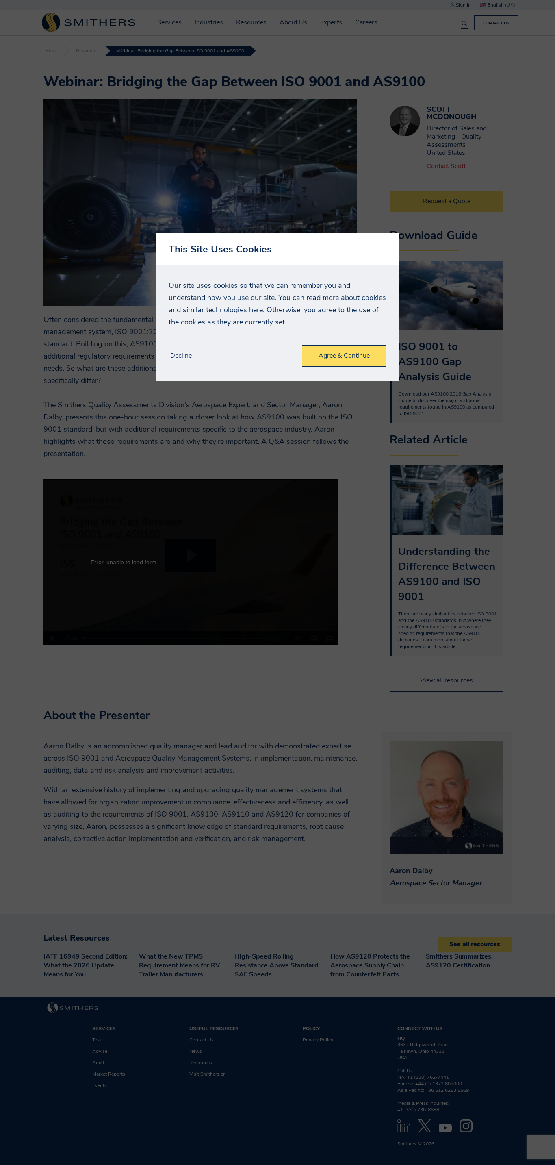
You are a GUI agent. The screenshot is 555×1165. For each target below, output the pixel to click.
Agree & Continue (344, 355)
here (256, 310)
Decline (181, 356)
